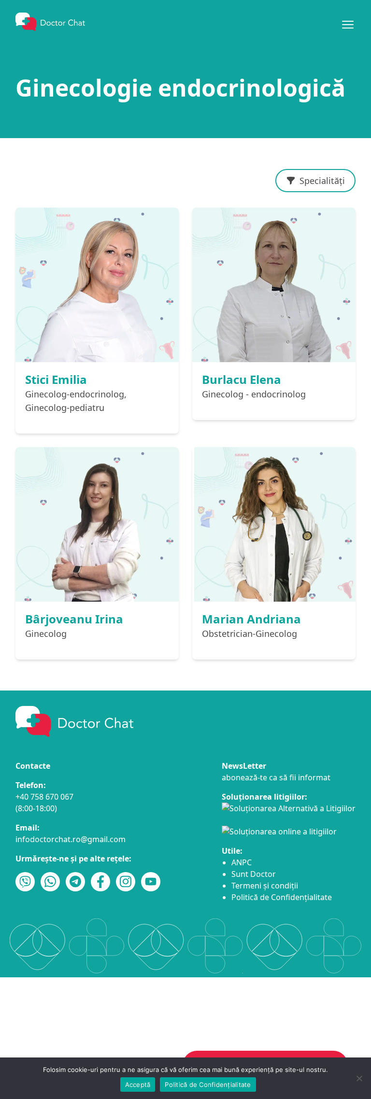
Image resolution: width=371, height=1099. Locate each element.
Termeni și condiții (264, 885)
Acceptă (138, 1084)
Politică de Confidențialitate (281, 897)
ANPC (241, 862)
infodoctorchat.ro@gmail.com (70, 839)
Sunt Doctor (253, 874)
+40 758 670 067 (44, 796)
